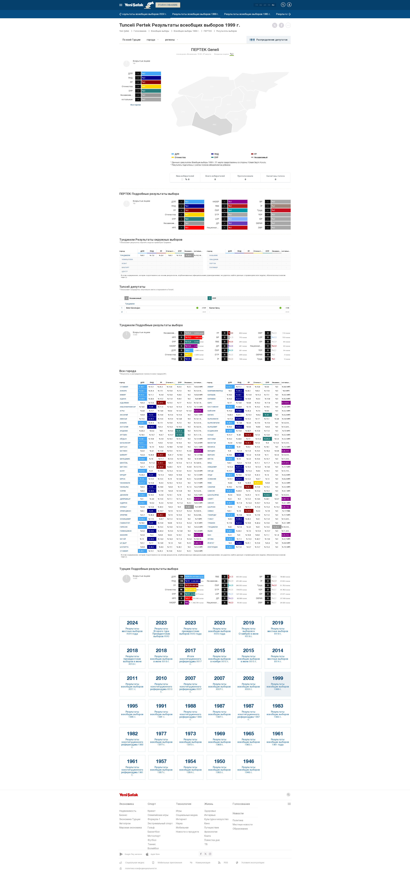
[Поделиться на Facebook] (282, 25)
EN (261, 5)
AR (265, 5)
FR (269, 5)
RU (273, 5)
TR (256, 5)
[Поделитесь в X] (275, 25)
